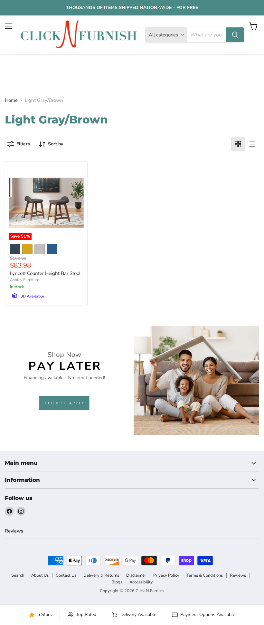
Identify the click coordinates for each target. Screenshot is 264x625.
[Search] (235, 34)
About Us (40, 575)
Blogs (116, 582)
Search (17, 575)
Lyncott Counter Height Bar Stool (45, 273)
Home (11, 100)
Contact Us (66, 575)
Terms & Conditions (204, 575)
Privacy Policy (166, 575)
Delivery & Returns (101, 575)
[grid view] (238, 144)
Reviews (14, 531)
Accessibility (141, 582)
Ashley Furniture (24, 279)
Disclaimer (136, 575)
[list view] (252, 144)
